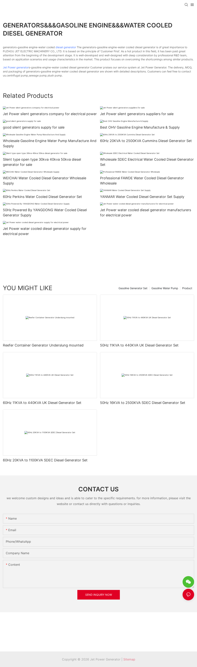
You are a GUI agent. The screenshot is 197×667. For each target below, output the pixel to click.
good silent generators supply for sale (33, 127)
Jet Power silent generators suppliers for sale (137, 114)
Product (187, 288)
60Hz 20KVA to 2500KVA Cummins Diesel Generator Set (146, 141)
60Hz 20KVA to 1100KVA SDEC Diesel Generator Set (45, 460)
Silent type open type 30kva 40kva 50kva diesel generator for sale (42, 162)
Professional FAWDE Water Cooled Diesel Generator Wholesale (142, 180)
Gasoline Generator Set (133, 288)
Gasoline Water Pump (164, 288)
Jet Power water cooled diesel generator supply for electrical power (44, 231)
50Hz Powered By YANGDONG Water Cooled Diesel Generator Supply (45, 212)
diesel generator (66, 47)
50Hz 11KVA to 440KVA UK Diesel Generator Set (139, 345)
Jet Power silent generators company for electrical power (50, 114)
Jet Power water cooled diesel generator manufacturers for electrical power (145, 212)
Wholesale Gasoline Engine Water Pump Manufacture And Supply (49, 143)
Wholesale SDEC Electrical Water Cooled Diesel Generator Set (147, 162)
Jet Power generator (16, 67)
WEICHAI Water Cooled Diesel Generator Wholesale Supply (44, 180)
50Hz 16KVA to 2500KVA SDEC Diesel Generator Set (142, 403)
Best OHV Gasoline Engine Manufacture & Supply (140, 127)
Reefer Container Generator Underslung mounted (43, 345)
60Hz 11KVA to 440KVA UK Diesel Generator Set (42, 403)
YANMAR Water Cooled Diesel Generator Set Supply (142, 197)
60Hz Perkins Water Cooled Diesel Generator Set (42, 197)
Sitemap (129, 659)
